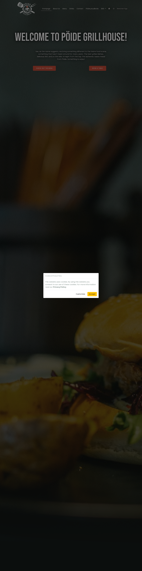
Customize (80, 294)
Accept (92, 294)
